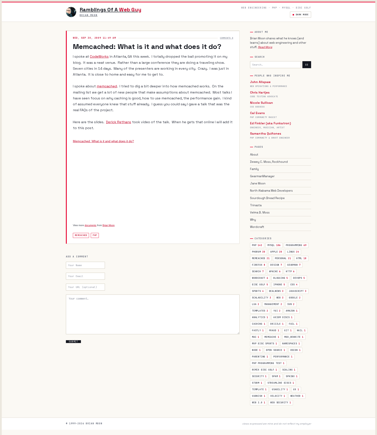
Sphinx (292, 376)
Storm (257, 382)
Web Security (280, 402)
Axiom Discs (283, 317)
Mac (255, 337)
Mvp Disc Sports (264, 343)
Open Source (275, 350)
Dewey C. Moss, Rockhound (269, 162)
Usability (280, 389)
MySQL (274, 245)
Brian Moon (109, 225)
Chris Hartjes (260, 92)
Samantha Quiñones (265, 133)
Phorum (258, 251)
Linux (293, 251)
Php (95, 235)
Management (273, 304)
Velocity (277, 396)
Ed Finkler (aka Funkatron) (270, 123)
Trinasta (256, 205)
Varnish (258, 396)
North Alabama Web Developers (271, 190)
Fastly (258, 330)
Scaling (288, 369)
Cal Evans (257, 113)
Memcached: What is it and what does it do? (103, 141)
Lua (255, 304)
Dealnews (276, 291)
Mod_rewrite (293, 337)
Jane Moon (258, 183)
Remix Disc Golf (264, 369)
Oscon (295, 350)
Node (256, 350)
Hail (301, 330)
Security (259, 376)
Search (258, 271)
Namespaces (291, 343)
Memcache (271, 337)
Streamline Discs (280, 382)
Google (295, 297)
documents (90, 225)
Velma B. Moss (260, 212)
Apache (275, 271)
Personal (283, 258)
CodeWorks (99, 56)
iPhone (279, 284)
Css (294, 284)
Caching (258, 323)
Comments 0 (226, 38)
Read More (265, 47)
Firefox (258, 264)
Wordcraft (257, 227)
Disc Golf (260, 284)
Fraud (274, 330)
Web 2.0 (258, 402)
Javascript (298, 291)
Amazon (292, 310)
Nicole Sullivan (261, 103)
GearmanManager (262, 176)
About (254, 154)
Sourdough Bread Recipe (267, 198)
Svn (291, 304)
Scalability (261, 297)
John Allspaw (260, 82)
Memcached (81, 235)
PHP (257, 245)
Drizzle (276, 323)
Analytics (260, 317)
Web (280, 297)
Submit (73, 341)
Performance (283, 356)
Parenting (260, 356)
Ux (296, 389)
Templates (260, 310)
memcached (107, 86)
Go (306, 64)
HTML (301, 258)
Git (287, 330)
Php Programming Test (268, 363)
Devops (299, 278)
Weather (296, 396)
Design (276, 264)
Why (253, 220)
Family (254, 169)
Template (259, 389)
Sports (258, 291)
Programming (296, 245)
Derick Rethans (118, 122)
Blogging (280, 278)
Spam (276, 376)
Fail (293, 323)
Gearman (293, 264)
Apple (276, 251)
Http (290, 271)
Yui (277, 310)
